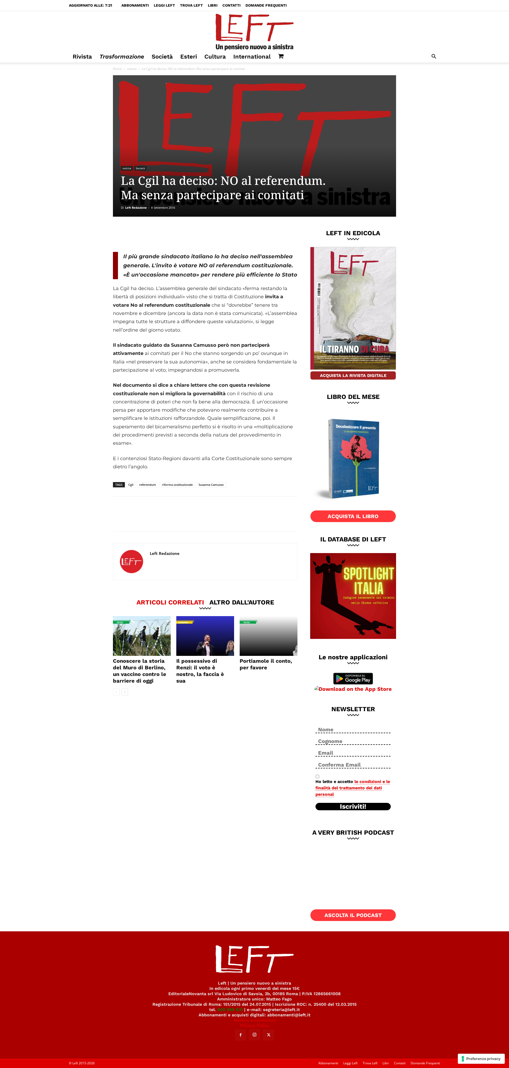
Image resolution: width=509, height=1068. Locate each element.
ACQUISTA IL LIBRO (353, 516)
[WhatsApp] (186, 234)
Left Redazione (136, 208)
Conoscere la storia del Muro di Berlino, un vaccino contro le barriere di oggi (139, 671)
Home (117, 68)
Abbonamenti (135, 5)
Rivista (82, 56)
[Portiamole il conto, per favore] (268, 636)
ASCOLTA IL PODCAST (353, 915)
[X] (168, 234)
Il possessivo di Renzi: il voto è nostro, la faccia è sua (200, 671)
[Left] (254, 31)
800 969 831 (230, 1009)
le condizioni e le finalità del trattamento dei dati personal (352, 788)
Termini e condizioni (254, 1020)
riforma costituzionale (177, 485)
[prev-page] (116, 692)
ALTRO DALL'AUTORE (241, 602)
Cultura (215, 56)
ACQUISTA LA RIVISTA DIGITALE (353, 375)
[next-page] (124, 692)
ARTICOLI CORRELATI (170, 602)
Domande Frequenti (266, 5)
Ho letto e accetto (352, 788)
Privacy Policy (254, 1025)
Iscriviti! (353, 806)
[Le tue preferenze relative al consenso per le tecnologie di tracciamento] (481, 1059)
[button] (433, 57)
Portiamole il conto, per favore (266, 664)
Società (162, 56)
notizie (132, 68)
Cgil (130, 485)
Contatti (231, 5)
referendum (147, 485)
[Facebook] (151, 234)
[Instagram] (254, 1035)
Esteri (188, 56)
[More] (203, 234)
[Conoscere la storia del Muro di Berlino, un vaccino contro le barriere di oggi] (142, 636)
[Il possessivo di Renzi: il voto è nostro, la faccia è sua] (205, 636)
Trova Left (191, 5)
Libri (212, 5)
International (252, 56)
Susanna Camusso (211, 485)
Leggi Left (164, 5)
